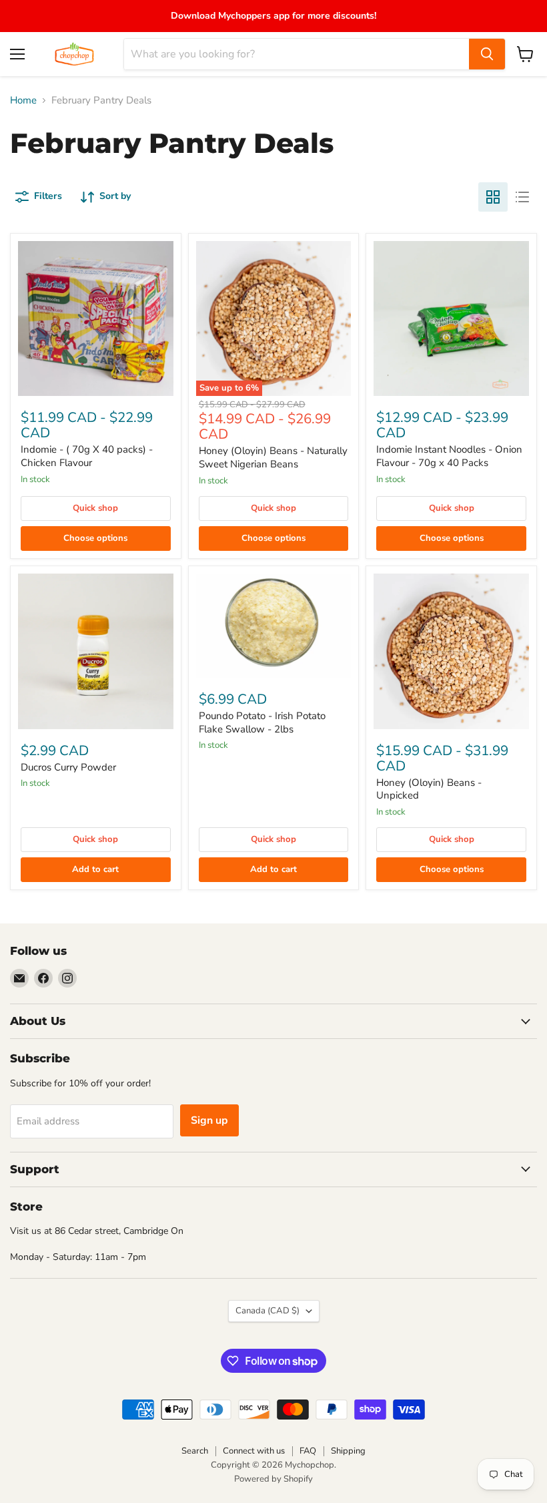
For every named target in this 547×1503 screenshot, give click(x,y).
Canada (267, 1311)
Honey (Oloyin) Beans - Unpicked (429, 789)
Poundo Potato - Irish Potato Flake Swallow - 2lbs (262, 722)
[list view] (522, 197)
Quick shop (95, 508)
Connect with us (254, 1451)
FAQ (308, 1451)
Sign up (209, 1120)
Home (23, 100)
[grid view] (493, 197)
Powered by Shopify (273, 1479)
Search (194, 1451)
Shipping (348, 1451)
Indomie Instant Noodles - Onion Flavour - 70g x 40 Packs (449, 456)
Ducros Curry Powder (68, 767)
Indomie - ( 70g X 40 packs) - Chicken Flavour (87, 456)
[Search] (487, 54)
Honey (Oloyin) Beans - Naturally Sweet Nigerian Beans (273, 457)
